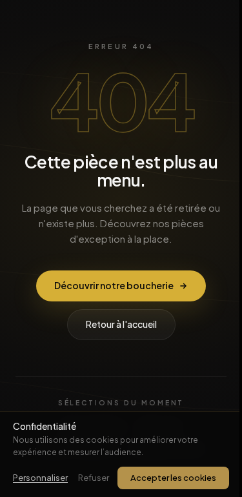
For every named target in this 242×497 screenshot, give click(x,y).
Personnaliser (40, 477)
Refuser (93, 477)
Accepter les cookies (173, 477)
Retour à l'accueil (121, 324)
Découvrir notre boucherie (114, 285)
